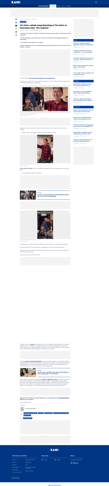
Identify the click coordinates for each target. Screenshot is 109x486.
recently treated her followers (33, 361)
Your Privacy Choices (56, 485)
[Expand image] (69, 86)
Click (30, 168)
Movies (58, 6)
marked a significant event (49, 379)
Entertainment (43, 6)
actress (32, 344)
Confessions (76, 54)
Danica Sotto (27, 415)
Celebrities (53, 6)
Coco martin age (28, 418)
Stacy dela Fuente (35, 30)
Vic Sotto (40, 413)
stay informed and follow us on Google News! (42, 78)
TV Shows (68, 6)
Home (21, 19)
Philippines (76, 46)
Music (63, 6)
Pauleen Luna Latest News (30, 413)
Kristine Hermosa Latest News (61, 413)
